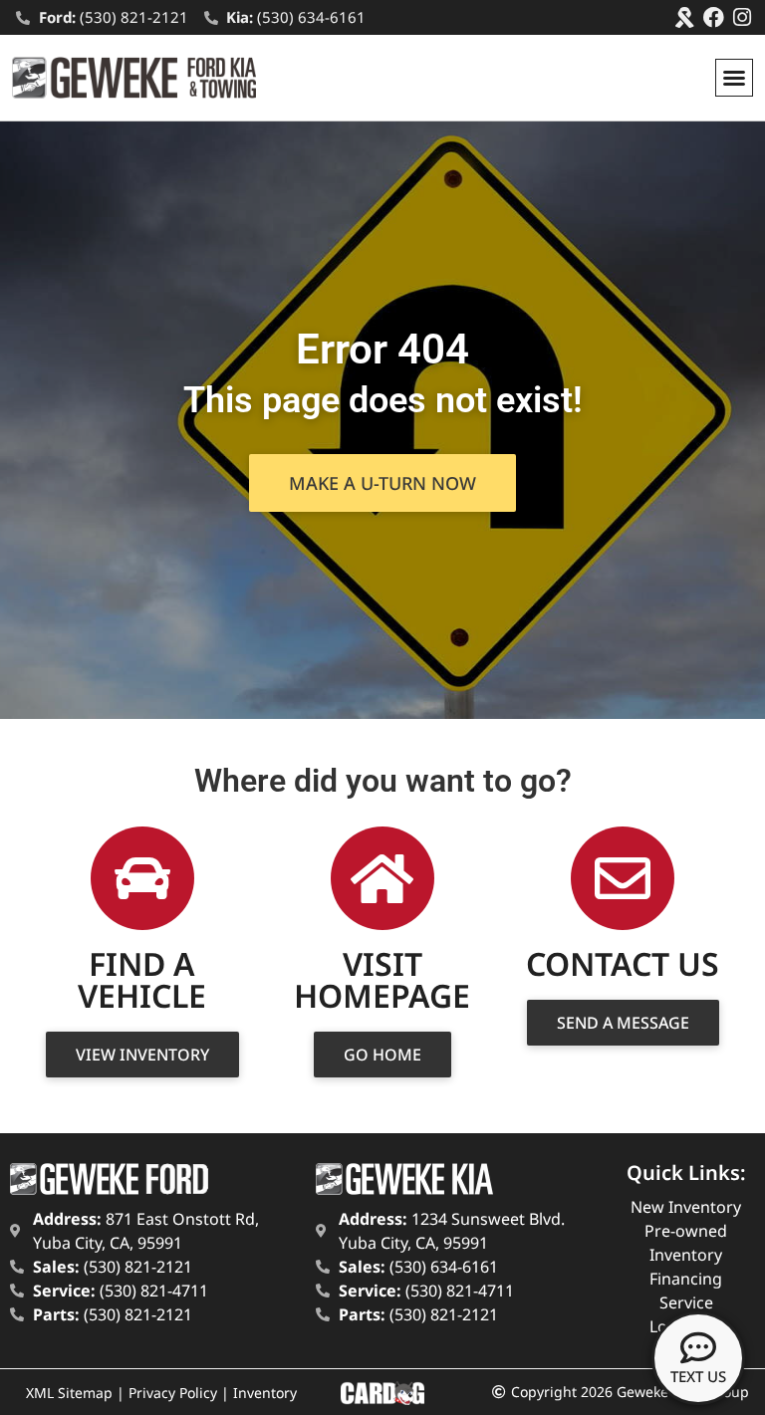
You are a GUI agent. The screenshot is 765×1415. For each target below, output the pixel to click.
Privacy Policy (172, 1392)
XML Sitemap (69, 1392)
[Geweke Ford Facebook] (713, 17)
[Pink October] (684, 17)
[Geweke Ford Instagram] (742, 17)
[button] (734, 78)
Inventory (265, 1392)
